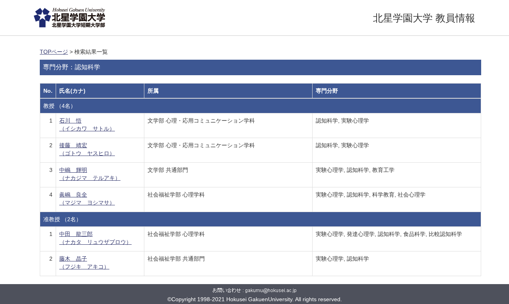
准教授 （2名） (62, 219)
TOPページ (54, 52)
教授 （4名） (59, 106)
